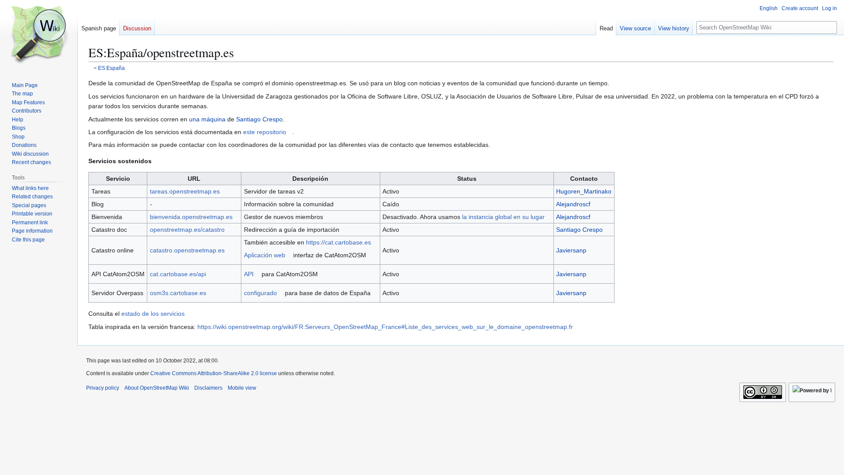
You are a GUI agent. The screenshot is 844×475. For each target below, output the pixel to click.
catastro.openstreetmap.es (187, 250)
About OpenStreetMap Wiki (156, 388)
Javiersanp (571, 250)
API (249, 274)
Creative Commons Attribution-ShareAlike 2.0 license (213, 373)
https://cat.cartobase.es (338, 242)
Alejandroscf (573, 204)
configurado (260, 292)
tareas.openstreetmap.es (185, 191)
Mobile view (242, 388)
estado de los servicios (153, 313)
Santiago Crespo (259, 119)
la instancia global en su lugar (503, 216)
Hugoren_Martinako (583, 191)
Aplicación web (264, 255)
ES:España (111, 68)
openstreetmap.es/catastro (187, 229)
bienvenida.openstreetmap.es (191, 216)
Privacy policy (102, 388)
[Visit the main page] (39, 35)
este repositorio (264, 131)
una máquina (207, 119)
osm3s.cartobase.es (178, 292)
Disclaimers (208, 388)
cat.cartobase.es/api (178, 274)
